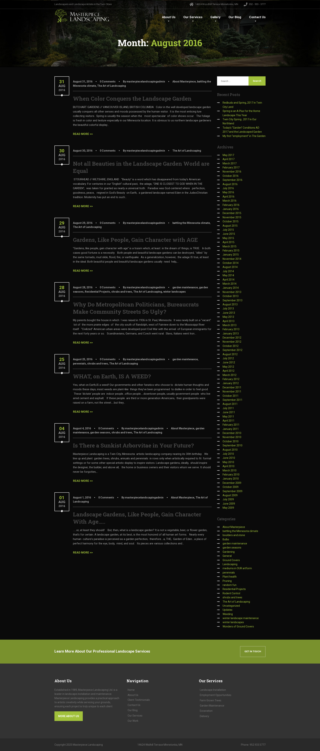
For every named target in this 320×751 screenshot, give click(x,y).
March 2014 (229, 283)
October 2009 (231, 486)
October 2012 (231, 345)
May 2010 (228, 462)
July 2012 (228, 358)
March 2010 (229, 470)
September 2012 (232, 350)
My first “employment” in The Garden (244, 136)
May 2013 (228, 316)
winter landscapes (174, 291)
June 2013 (229, 312)
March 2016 (229, 200)
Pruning (227, 580)
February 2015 (231, 250)
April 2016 (228, 196)
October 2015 (231, 221)
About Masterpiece (184, 81)
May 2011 (228, 416)
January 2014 (231, 287)
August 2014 (230, 267)
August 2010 (230, 449)
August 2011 (230, 403)
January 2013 (231, 333)
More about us (68, 716)
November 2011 (232, 391)
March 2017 (229, 163)
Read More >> (83, 134)
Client (139, 699)
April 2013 (228, 321)
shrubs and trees (121, 291)
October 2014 (231, 262)
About (168, 17)
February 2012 (231, 379)
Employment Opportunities (215, 695)
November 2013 (232, 292)
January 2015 (231, 254)
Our (192, 17)
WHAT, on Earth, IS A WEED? (112, 376)
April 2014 (228, 279)
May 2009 (228, 507)
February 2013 (231, 329)
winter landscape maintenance (241, 618)
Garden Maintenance (212, 705)
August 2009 (230, 495)
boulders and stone (234, 535)
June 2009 (229, 503)
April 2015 (228, 242)
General (227, 555)
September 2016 (232, 179)
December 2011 (232, 387)
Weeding (228, 614)
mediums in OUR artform (237, 568)
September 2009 (232, 491)
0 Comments (108, 81)
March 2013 (229, 325)
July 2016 (228, 188)
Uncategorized (231, 605)
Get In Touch (252, 651)
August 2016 (230, 184)
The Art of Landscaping (111, 85)
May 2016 (228, 192)
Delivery (204, 716)
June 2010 (229, 457)
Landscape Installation (213, 689)
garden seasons (100, 432)
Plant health (230, 576)
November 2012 (232, 341)
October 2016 (231, 175)
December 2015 (232, 213)
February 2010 (231, 474)
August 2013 (230, 304)
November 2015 (232, 217)
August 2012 (230, 354)
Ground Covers (231, 560)
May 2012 (228, 366)
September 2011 (232, 399)
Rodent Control (231, 593)
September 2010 (232, 445)
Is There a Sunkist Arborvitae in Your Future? (133, 445)
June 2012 (229, 362)
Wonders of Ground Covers (238, 626)
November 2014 (232, 258)
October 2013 (231, 296)
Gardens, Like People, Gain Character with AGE (135, 239)
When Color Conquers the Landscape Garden (132, 98)
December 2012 (232, 337)
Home (131, 689)
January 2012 (231, 383)
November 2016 (232, 171)
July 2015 (228, 229)
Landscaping (230, 564)
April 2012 (228, 370)
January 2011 (231, 428)
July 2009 (228, 499)
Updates (227, 609)
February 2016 (231, 204)
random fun (229, 584)
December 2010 (232, 433)
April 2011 (228, 420)
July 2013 (228, 308)
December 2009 (232, 482)
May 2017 (228, 155)
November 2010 (232, 437)
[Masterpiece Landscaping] (82, 16)
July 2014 (228, 271)
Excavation (206, 710)
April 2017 (228, 159)
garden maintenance (185, 287)
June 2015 (229, 233)
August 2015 (230, 225)
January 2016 (231, 209)
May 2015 (228, 238)
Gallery (215, 17)
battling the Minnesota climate (191, 222)
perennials (79, 363)
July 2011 (228, 408)
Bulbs (226, 539)
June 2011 (229, 412)
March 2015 (229, 246)
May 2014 (228, 275)
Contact (257, 17)
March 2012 (229, 375)
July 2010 (228, 453)
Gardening (229, 551)
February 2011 (231, 424)
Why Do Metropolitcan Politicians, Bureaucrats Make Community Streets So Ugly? (136, 308)
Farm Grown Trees (210, 700)
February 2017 (231, 167)
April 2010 (228, 466)
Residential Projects (97, 291)
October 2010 (231, 441)
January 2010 (231, 478)
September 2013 (232, 300)
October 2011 (231, 395)
